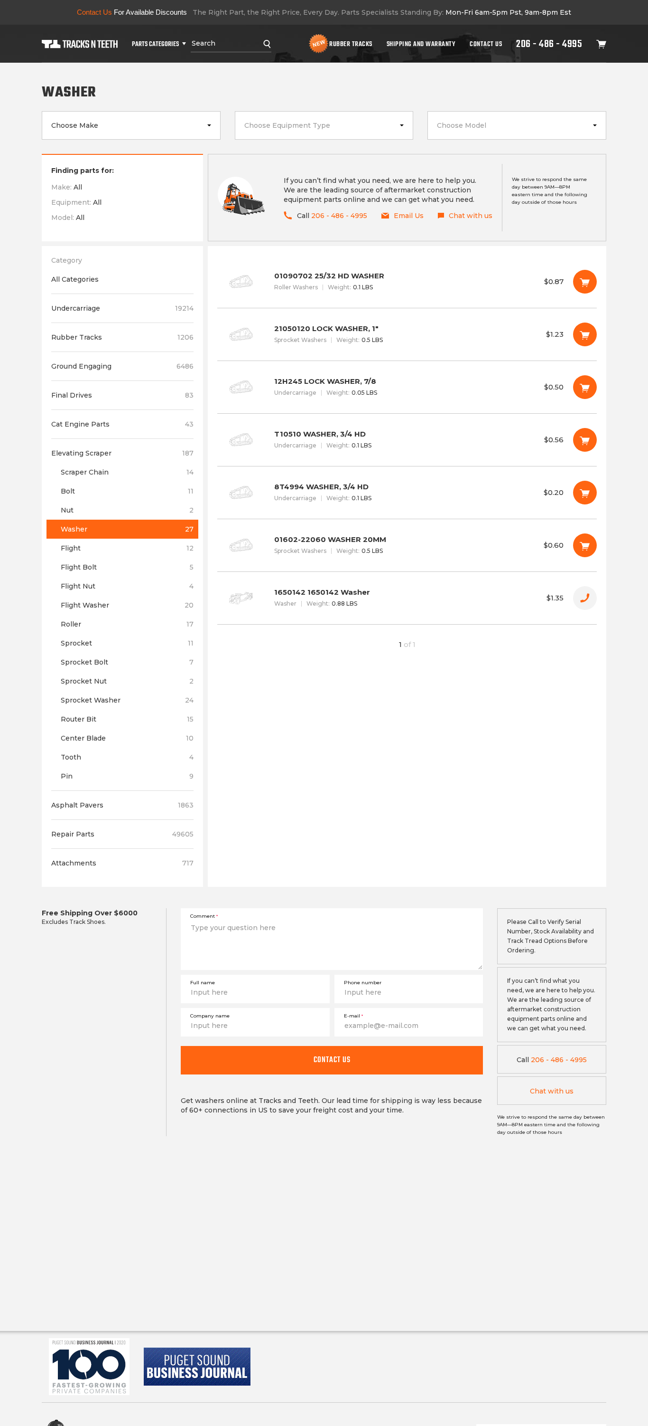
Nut (127, 510)
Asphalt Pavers (122, 805)
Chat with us (552, 1091)
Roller (127, 624)
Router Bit (127, 719)
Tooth (127, 757)
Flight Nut (127, 586)
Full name (202, 982)
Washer (127, 529)
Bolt (127, 491)
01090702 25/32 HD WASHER (407, 282)
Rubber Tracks (350, 44)
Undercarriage (122, 308)
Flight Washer (127, 605)
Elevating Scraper (122, 453)
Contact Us (486, 44)
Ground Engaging (122, 366)
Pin (127, 776)
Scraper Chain (127, 472)
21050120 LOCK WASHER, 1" (407, 334)
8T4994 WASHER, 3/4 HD (407, 492)
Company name (210, 1016)
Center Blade (127, 738)
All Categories (75, 279)
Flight (127, 548)
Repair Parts (122, 834)
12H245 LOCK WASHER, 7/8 (407, 387)
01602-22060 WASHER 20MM (407, 545)
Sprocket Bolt (127, 662)
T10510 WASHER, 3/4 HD (407, 440)
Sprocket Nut (127, 681)
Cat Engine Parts (122, 424)
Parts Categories (155, 44)
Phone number (362, 982)
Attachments (122, 863)
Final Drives (122, 395)
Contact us (332, 1059)
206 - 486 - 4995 (549, 43)
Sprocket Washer (127, 700)
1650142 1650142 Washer (407, 598)
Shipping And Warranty (421, 44)
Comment (204, 916)
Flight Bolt (127, 567)
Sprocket (127, 643)
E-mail (353, 1016)
